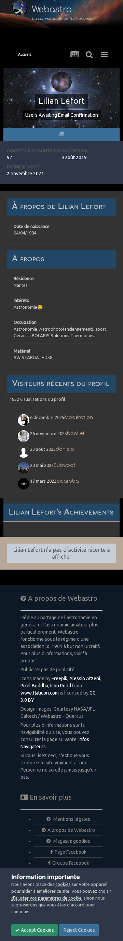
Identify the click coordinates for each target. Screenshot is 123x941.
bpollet (76, 433)
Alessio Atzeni (84, 678)
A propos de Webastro (71, 830)
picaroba (67, 481)
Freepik (59, 678)
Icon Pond (60, 685)
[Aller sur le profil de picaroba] (23, 483)
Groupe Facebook (70, 863)
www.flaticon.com (39, 693)
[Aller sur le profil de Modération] (23, 420)
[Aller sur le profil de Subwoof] (23, 468)
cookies (63, 884)
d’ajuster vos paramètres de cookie (46, 897)
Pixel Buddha (34, 685)
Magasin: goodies (71, 841)
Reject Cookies (79, 930)
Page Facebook (70, 852)
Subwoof (64, 465)
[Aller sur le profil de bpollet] (23, 436)
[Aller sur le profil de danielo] (23, 452)
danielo (65, 449)
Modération (78, 417)
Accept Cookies (37, 930)
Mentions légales (71, 819)
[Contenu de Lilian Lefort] (61, 134)
